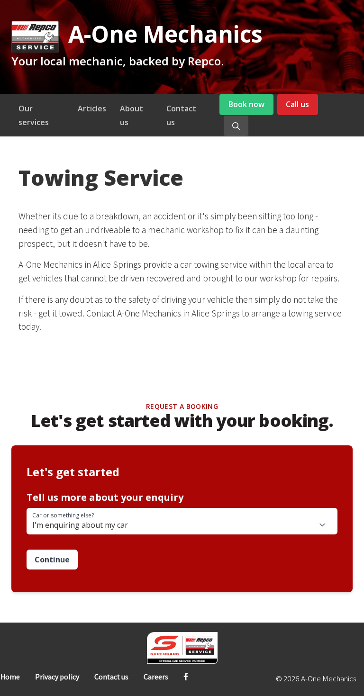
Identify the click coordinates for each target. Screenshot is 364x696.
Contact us (111, 677)
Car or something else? (63, 515)
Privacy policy (57, 677)
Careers (156, 677)
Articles (92, 108)
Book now (246, 104)
